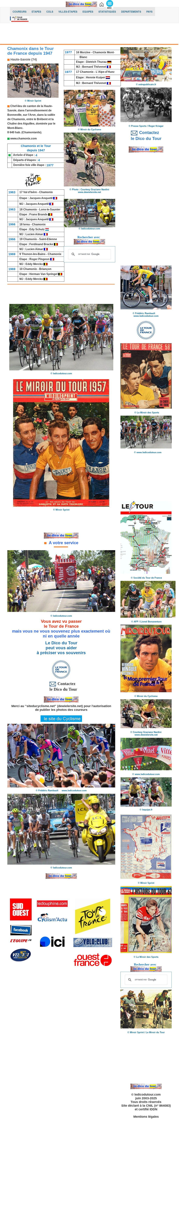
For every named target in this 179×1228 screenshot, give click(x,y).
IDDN (153, 1109)
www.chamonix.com (23, 138)
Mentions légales (146, 1116)
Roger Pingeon (39, 259)
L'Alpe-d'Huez (105, 71)
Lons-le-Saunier (49, 209)
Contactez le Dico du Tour (61, 686)
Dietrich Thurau (96, 61)
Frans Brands (38, 214)
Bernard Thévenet (94, 66)
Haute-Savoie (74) (23, 59)
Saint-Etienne (48, 239)
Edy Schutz (37, 229)
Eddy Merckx (34, 264)
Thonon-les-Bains (33, 254)
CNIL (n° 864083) (158, 1105)
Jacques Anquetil (40, 198)
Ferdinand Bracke (41, 244)
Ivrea (26, 224)
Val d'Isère (30, 192)
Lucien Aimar (35, 234)
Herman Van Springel (43, 274)
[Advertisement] (89, 34)
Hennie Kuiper (96, 77)
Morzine (85, 52)
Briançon (45, 268)
